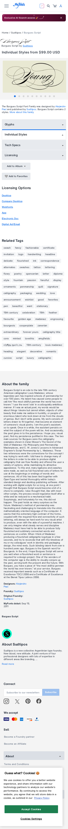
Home (5, 32)
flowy (7, 273)
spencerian (32, 273)
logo (20, 254)
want (29, 306)
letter (46, 273)
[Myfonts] (19, 7)
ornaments (10, 286)
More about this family (22, 112)
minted (17, 338)
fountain (18, 280)
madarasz (40, 319)
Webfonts (7, 207)
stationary (42, 306)
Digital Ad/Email (11, 224)
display (57, 280)
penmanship (27, 286)
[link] (55, 5)
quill (40, 286)
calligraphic (44, 358)
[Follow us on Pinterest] (29, 701)
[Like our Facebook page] (40, 701)
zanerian (42, 325)
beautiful (17, 306)
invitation (9, 254)
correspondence (50, 260)
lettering (50, 267)
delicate (8, 260)
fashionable (32, 247)
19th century (11, 312)
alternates (9, 267)
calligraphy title (51, 332)
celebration (28, 312)
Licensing (11, 155)
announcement (12, 299)
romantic (51, 351)
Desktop (6, 195)
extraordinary (11, 332)
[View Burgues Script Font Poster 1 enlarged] (34, 77)
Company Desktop (12, 201)
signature (53, 286)
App (4, 212)
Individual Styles (16, 134)
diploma (57, 273)
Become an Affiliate (15, 744)
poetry (18, 273)
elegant (21, 351)
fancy (18, 247)
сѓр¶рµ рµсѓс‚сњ (13, 345)
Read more (8, 664)
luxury (30, 358)
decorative (36, 351)
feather (53, 312)
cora (6, 338)
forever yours (30, 332)
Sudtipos (16, 32)
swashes (24, 267)
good (41, 299)
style (6, 280)
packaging (26, 293)
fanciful (44, 280)
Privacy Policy (42, 798)
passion (31, 280)
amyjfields (44, 338)
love (52, 293)
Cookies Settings (31, 819)
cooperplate (26, 325)
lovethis (29, 338)
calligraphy (10, 293)
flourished (23, 260)
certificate (49, 247)
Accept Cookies (31, 809)
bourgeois (9, 325)
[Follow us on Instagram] (8, 701)
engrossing (56, 319)
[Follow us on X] (19, 701)
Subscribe (51, 692)
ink (34, 260)
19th (42, 312)
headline (50, 254)
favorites (53, 299)
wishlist (29, 299)
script (19, 358)
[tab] (15, 96)
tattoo (37, 267)
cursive (8, 358)
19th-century (33, 345)
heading (8, 351)
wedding (41, 293)
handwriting (34, 254)
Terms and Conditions (16, 764)
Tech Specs (12, 145)
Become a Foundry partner (19, 737)
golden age (24, 319)
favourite (9, 319)
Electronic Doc (10, 218)
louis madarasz (53, 345)
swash (7, 247)
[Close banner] (61, 18)
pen (6, 306)
